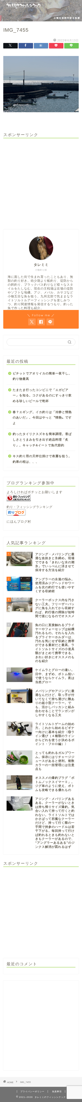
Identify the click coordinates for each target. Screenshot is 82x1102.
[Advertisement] (41, 182)
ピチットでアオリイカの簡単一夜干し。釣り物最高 (42, 376)
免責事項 (57, 1091)
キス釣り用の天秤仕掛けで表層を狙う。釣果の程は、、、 (42, 459)
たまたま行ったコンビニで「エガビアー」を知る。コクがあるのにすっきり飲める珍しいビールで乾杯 (42, 395)
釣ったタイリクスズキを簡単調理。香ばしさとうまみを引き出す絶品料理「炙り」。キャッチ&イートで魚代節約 (42, 439)
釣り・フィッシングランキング (29, 507)
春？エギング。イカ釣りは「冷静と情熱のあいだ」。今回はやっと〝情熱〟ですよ (42, 417)
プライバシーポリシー (32, 1091)
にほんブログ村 (19, 521)
